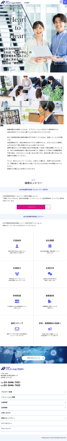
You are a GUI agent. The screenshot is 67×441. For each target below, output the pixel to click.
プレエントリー (32, 207)
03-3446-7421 (12, 382)
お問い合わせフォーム (33, 358)
